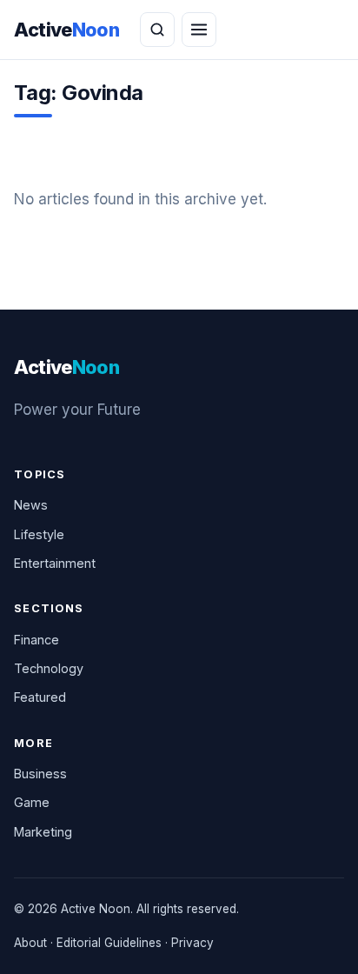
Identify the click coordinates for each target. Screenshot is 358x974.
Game (32, 802)
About (30, 943)
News (31, 504)
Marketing (43, 831)
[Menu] (199, 29)
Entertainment (55, 563)
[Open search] (157, 29)
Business (40, 773)
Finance (36, 639)
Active (66, 29)
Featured (40, 697)
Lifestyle (39, 534)
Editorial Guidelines (109, 943)
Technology (48, 668)
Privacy (192, 943)
